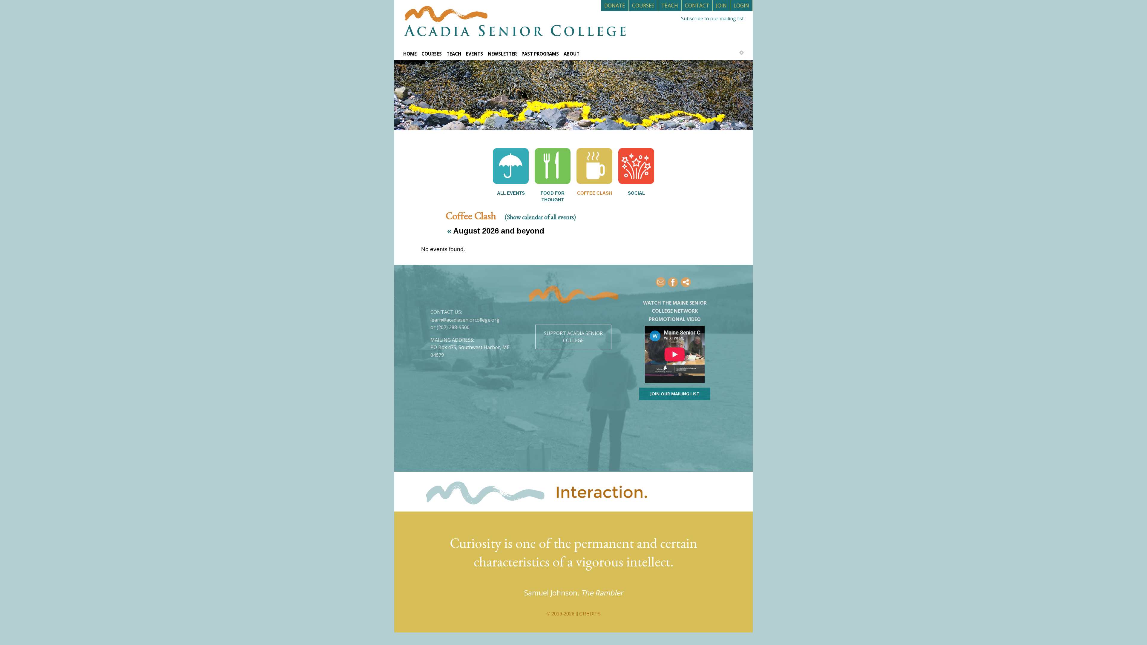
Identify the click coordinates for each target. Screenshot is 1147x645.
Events (474, 54)
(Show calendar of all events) (540, 217)
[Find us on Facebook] (673, 282)
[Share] (686, 282)
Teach (669, 5)
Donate (614, 5)
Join (721, 5)
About (571, 54)
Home (410, 54)
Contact (697, 5)
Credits (590, 613)
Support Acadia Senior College (573, 337)
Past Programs (540, 54)
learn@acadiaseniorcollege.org (464, 320)
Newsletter (502, 54)
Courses (643, 5)
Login (741, 5)
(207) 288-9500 (453, 327)
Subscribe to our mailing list (712, 18)
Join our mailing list (675, 394)
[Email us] (661, 282)
